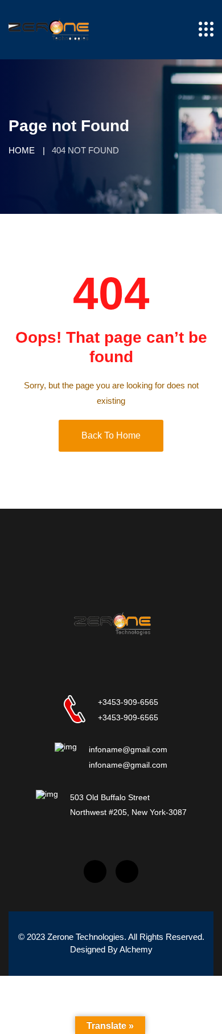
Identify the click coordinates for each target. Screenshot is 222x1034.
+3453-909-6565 (128, 702)
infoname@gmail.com (128, 749)
